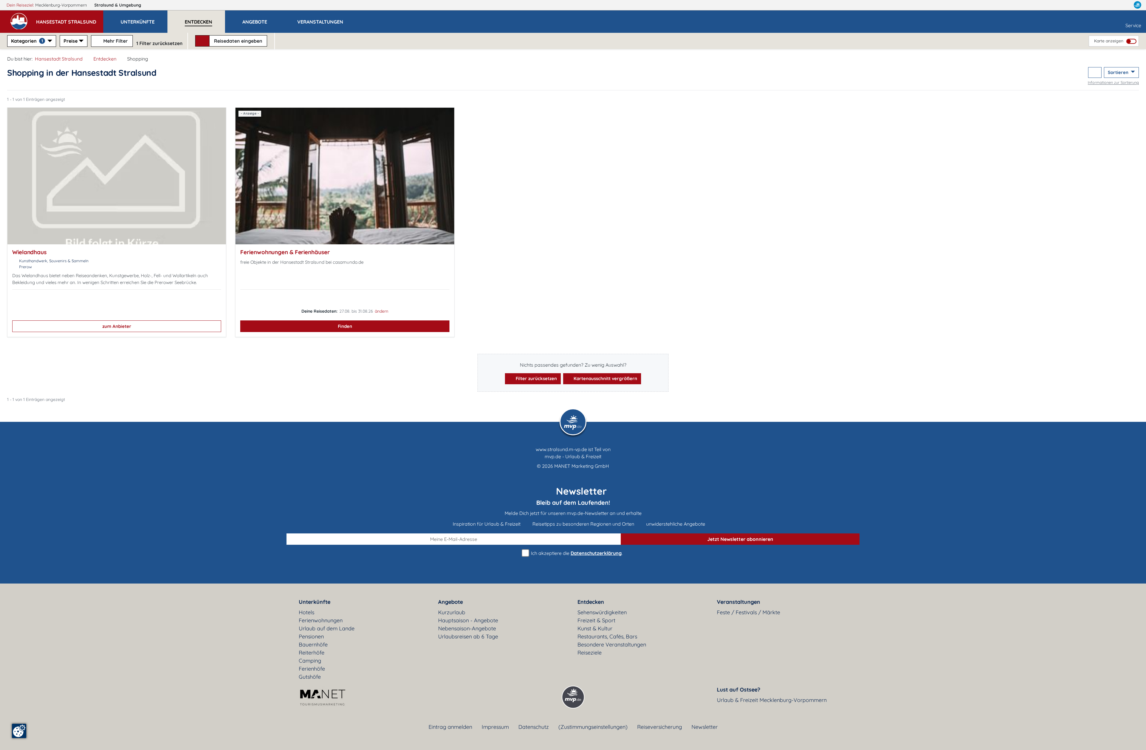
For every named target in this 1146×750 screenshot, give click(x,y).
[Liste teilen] (1095, 72)
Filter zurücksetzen (536, 378)
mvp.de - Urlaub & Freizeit (573, 456)
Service (1133, 25)
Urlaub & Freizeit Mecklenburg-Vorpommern (772, 700)
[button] (69, 19)
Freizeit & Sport (596, 620)
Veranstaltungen (738, 601)
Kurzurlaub (451, 612)
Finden (345, 326)
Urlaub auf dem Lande (327, 628)
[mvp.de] (1137, 5)
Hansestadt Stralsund (59, 59)
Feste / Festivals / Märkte (748, 612)
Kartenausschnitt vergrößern (604, 378)
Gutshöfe (310, 676)
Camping (310, 660)
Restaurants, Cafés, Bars (607, 636)
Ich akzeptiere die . (576, 553)
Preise (71, 41)
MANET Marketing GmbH (581, 466)
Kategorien (27, 41)
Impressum (495, 726)
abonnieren (740, 539)
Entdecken (104, 59)
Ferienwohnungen (321, 620)
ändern (381, 311)
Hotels (306, 612)
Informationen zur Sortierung (1113, 82)
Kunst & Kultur (594, 628)
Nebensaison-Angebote (467, 628)
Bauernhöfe (313, 644)
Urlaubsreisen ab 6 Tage (468, 636)
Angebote (450, 601)
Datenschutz (533, 726)
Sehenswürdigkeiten (602, 612)
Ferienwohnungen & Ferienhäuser (284, 252)
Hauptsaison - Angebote (468, 620)
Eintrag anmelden (450, 726)
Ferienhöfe (312, 668)
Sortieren (1119, 72)
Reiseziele (589, 652)
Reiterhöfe (311, 652)
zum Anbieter (116, 326)
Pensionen (311, 636)
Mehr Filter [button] (115, 41)
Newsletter (704, 726)
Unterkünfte (314, 601)
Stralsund (117, 5)
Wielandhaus (29, 252)
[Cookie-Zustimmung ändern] (19, 731)
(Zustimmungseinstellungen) (593, 726)
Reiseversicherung (659, 726)
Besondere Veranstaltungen (611, 644)
